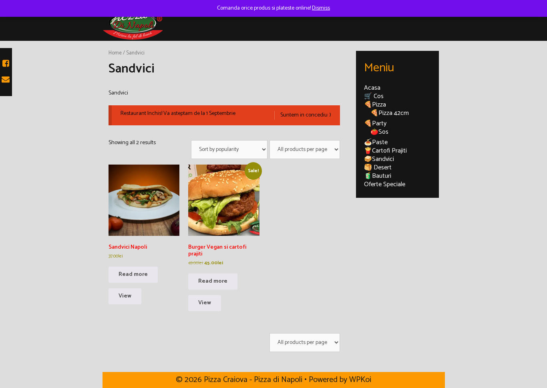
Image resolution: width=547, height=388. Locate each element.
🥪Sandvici (379, 159)
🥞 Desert (378, 167)
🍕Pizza (375, 104)
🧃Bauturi (377, 176)
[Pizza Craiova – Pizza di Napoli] (133, 22)
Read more (133, 274)
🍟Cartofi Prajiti (385, 150)
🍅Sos (379, 132)
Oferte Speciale (384, 184)
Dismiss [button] (321, 8)
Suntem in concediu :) (305, 115)
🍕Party (375, 123)
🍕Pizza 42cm (389, 113)
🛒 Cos (374, 96)
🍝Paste (376, 142)
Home (115, 53)
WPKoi (360, 379)
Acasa (372, 87)
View (125, 296)
